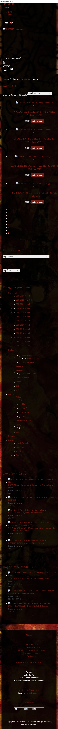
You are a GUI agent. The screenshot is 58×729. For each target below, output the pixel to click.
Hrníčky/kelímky (22, 443)
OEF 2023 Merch (23, 296)
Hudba (11, 350)
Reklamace (32, 656)
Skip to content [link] (6, 1)
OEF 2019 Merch (23, 313)
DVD (18, 386)
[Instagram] (13, 5)
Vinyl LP (19, 371)
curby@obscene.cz (32, 690)
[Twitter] (9, 5)
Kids (23, 404)
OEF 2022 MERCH (24, 300)
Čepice (19, 432)
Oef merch (12, 293)
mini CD (27, 79)
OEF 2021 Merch (23, 304)
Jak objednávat (31, 644)
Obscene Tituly (27, 362)
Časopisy (19, 455)
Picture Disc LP (22, 378)
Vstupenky (20, 447)
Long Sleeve (26, 408)
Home (5, 79)
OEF (23, 417)
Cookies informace (32, 647)
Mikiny (18, 425)
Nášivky (19, 451)
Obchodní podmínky (31, 653)
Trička (18, 397)
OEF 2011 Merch (23, 346)
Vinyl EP (19, 367)
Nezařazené (13, 436)
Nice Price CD (27, 356)
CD (17, 353)
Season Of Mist (33, 358)
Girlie (23, 400)
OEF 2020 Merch (23, 308)
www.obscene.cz (33, 693)
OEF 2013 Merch (23, 337)
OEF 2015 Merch (23, 329)
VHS (17, 390)
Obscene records (28, 374)
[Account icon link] (4, 63)
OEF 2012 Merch (23, 342)
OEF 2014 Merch (23, 333)
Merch (11, 394)
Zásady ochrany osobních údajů (31, 650)
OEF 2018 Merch (23, 317)
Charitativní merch (23, 421)
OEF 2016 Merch (23, 325)
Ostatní (11, 440)
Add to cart (37, 121)
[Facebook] (5, 5)
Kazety (18, 382)
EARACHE (25, 412)
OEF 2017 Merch (23, 321)
